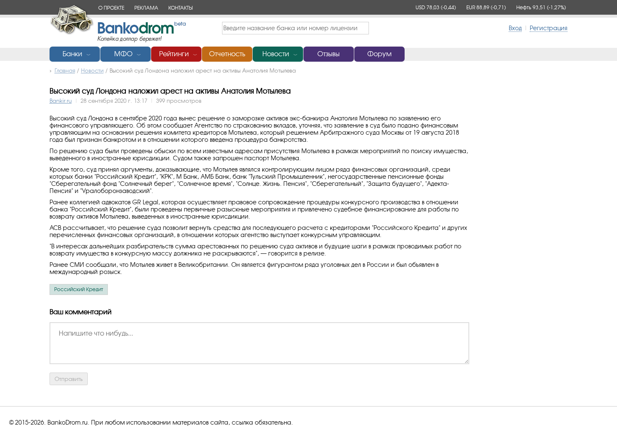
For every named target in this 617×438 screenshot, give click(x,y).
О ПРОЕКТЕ (111, 8)
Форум (379, 54)
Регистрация (548, 27)
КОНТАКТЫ (180, 8)
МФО (123, 54)
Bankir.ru (61, 100)
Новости (275, 54)
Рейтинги (174, 54)
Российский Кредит (78, 289)
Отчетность (227, 54)
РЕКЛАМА (146, 8)
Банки (72, 54)
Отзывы (328, 54)
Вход (515, 27)
